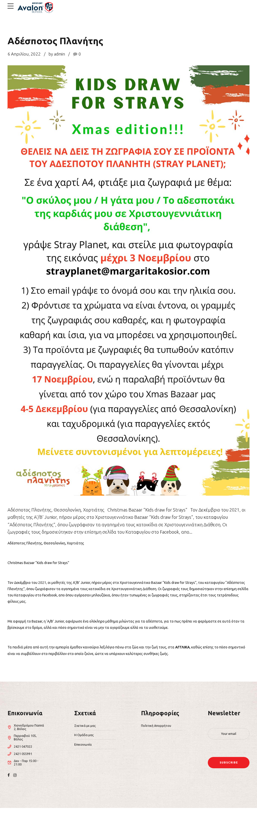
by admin (56, 54)
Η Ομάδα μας (84, 735)
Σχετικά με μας (85, 725)
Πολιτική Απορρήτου (156, 725)
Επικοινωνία (83, 744)
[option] (128, 280)
